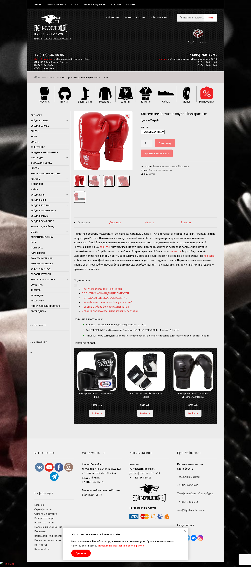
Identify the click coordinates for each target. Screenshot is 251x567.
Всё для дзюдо (40, 125)
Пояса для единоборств (45, 305)
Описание (84, 222)
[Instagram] (200, 538)
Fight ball (37, 247)
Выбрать (97, 413)
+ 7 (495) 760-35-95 (201, 55)
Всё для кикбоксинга (43, 210)
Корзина (140, 17)
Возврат (186, 222)
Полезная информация (48, 527)
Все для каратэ (39, 215)
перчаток (176, 251)
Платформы (38, 252)
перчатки (209, 255)
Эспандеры (37, 295)
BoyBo (152, 173)
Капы (34, 136)
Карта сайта (41, 549)
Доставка (115, 222)
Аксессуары (37, 300)
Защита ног (38, 146)
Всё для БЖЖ (38, 199)
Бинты (35, 131)
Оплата (149, 222)
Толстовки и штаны (43, 279)
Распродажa (38, 311)
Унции (145, 127)
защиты (105, 246)
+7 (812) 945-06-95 (49, 55)
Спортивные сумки (42, 237)
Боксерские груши (42, 258)
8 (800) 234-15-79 (48, 34)
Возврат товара (44, 518)
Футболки (37, 184)
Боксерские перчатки (165, 166)
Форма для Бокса (41, 162)
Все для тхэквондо (42, 221)
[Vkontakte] (194, 538)
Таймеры (36, 290)
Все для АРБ (38, 194)
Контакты (40, 544)
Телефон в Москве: (188, 476)
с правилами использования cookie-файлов (120, 545)
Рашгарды (37, 157)
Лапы (34, 242)
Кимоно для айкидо (43, 226)
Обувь (34, 231)
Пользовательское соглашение (53, 540)
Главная (42, 77)
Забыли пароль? (158, 17)
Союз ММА (37, 284)
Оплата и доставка (45, 513)
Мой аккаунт (112, 17)
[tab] (91, 223)
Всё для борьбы (40, 205)
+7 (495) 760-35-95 (188, 485)
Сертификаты (43, 509)
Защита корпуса (40, 268)
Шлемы (35, 141)
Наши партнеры (44, 522)
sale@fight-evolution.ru (191, 510)
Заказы (127, 17)
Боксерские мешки (42, 263)
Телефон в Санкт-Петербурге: (195, 493)
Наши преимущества (95, 4)
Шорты (35, 168)
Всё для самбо (39, 120)
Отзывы (130, 4)
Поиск (210, 17)
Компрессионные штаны (46, 173)
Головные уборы (41, 274)
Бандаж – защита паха (44, 152)
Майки (34, 189)
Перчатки (54, 77)
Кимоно (35, 178)
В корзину (165, 143)
